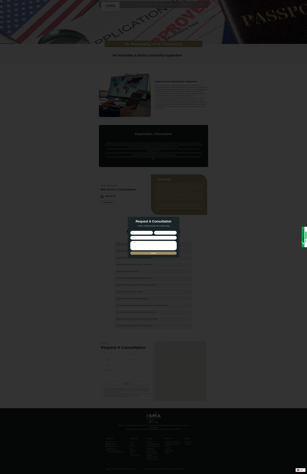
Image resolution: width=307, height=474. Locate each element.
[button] (176, 219)
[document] (153, 237)
